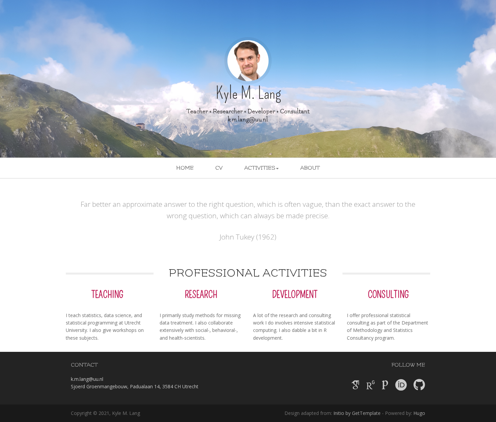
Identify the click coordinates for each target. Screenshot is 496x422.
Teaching (107, 294)
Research (201, 294)
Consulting (388, 294)
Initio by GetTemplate (357, 413)
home (185, 168)
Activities (259, 168)
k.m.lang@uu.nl (248, 119)
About (310, 168)
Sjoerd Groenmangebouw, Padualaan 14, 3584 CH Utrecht (134, 386)
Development (295, 294)
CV (219, 168)
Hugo (419, 413)
